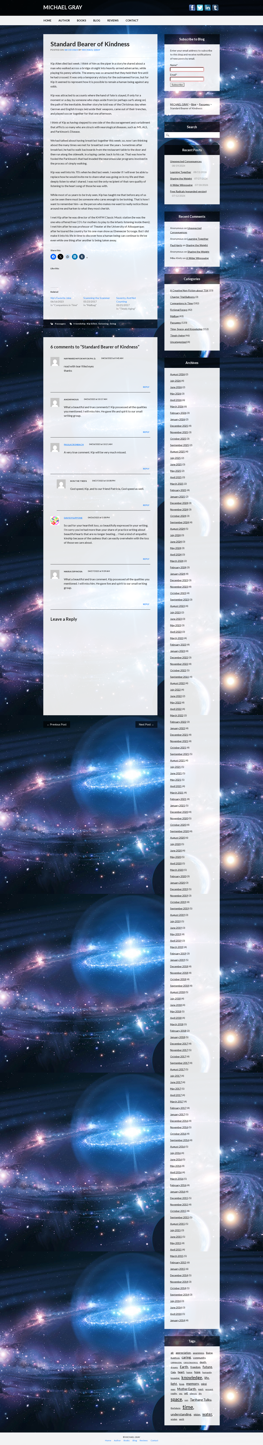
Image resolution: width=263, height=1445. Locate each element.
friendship (80, 323)
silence (193, 1393)
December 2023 (179, 580)
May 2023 (175, 625)
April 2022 (176, 708)
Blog (96, 20)
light (174, 1384)
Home (47, 20)
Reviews (112, 20)
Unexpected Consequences (186, 161)
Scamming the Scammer (96, 297)
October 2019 (178, 902)
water (207, 1414)
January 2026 (177, 419)
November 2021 (179, 741)
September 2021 (179, 753)
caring (186, 1357)
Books (81, 20)
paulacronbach (74, 444)
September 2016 (179, 1140)
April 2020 (176, 863)
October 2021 (178, 747)
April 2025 (176, 477)
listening (103, 323)
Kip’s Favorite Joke (60, 297)
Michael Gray (91, 49)
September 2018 (179, 985)
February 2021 (178, 799)
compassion (176, 1362)
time (187, 1407)
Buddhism (175, 1358)
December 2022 (179, 657)
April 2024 (176, 554)
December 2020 (179, 811)
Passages (60, 323)
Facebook (192, 8)
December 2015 (179, 1198)
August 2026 (177, 374)
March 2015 (176, 1255)
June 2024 (176, 541)
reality (174, 1393)
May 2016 (175, 1165)
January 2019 (177, 959)
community (199, 1357)
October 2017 (178, 1056)
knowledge (191, 1377)
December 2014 (179, 1275)
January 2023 (177, 651)
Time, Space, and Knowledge (186, 329)
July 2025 (175, 457)
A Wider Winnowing (181, 184)
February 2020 (178, 876)
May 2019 (175, 934)
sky (200, 1393)
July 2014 (175, 1301)
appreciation (183, 1352)
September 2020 (179, 831)
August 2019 (177, 914)
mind (203, 1383)
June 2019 (176, 927)
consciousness (191, 1362)
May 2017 (175, 1088)
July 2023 (175, 612)
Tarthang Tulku (200, 1400)
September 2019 (179, 908)
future (207, 1367)
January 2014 (177, 1320)
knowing (175, 1378)
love (181, 1383)
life (206, 1378)
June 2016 (176, 1159)
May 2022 (175, 702)
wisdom (174, 1419)
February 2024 (178, 567)
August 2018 (177, 992)
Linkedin (207, 8)
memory (192, 1384)
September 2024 (179, 522)
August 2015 (177, 1223)
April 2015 (176, 1249)
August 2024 (177, 528)
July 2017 (175, 1075)
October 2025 (178, 438)
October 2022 (178, 670)
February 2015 (178, 1262)
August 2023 (177, 605)
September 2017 (179, 1062)
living (113, 323)
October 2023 (178, 593)
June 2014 (176, 1307)
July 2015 (175, 1230)
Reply (146, 387)
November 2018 (179, 972)
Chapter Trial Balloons (182, 296)
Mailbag (174, 316)
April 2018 (176, 1017)
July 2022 (175, 689)
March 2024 (176, 560)
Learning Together (180, 172)
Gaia (173, 1372)
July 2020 (175, 844)
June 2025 (176, 464)
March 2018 (176, 1024)
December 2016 (179, 1120)
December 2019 (179, 889)
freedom (195, 1367)
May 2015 (175, 1243)
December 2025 (179, 425)
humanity (206, 1372)
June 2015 (176, 1236)
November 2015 (179, 1204)
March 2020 (176, 869)
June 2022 (176, 696)
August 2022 (177, 683)
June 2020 (176, 850)
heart (181, 1372)
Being (209, 1352)
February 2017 (178, 1107)
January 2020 (177, 882)
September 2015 (179, 1217)
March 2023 (176, 638)
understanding (181, 1414)
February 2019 (178, 953)
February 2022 (178, 721)
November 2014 (179, 1281)
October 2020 (178, 824)
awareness (198, 1353)
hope (197, 1372)
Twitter (200, 8)
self (185, 1393)
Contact (132, 20)
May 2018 (175, 1011)
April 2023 (176, 631)
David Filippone (73, 517)
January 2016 (177, 1191)
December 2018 (179, 966)
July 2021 (175, 766)
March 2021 (176, 792)
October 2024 (178, 515)
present (209, 1389)
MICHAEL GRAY (62, 7)
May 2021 (175, 779)
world (181, 1419)
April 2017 (176, 1095)
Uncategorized (178, 341)
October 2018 (178, 979)
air (172, 1352)
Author (64, 20)
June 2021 (176, 773)
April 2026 (176, 400)
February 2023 (178, 644)
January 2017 (177, 1114)
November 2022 (179, 663)
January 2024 (177, 573)
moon (173, 1389)
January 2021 (177, 805)
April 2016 (176, 1172)
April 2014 (176, 1313)
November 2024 (179, 509)
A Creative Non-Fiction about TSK (189, 290)
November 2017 (179, 1050)
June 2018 (176, 1004)
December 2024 (179, 502)
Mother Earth (186, 1389)
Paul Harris (176, 245)
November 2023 (179, 586)
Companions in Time (181, 303)
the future (175, 1408)
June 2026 (176, 387)
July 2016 (175, 1152)
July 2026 (175, 380)
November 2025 (179, 432)
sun (186, 1400)
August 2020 (177, 837)
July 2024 (175, 535)
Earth (184, 1367)
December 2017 (179, 1043)
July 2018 (175, 998)
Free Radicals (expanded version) (188, 191)
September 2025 (179, 445)
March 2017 (176, 1101)
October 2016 (178, 1133)
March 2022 (176, 715)
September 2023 (179, 599)
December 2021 (179, 734)
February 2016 (178, 1185)
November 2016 (179, 1127)
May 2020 (175, 856)
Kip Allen (92, 323)
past (200, 1389)
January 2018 (177, 1037)
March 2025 (176, 483)
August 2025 (177, 451)
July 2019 (175, 921)
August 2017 (177, 1069)
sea (180, 1393)
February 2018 (178, 1030)
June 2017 (176, 1082)
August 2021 (177, 760)
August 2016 (177, 1146)
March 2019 (176, 947)
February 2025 (178, 490)
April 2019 (176, 940)
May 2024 (175, 548)
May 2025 (175, 470)
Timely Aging (177, 335)
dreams (174, 1367)
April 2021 (176, 786)
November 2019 (179, 895)
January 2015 (177, 1268)
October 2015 (178, 1210)
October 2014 (178, 1288)
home (189, 1372)
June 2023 (176, 618)
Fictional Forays (178, 309)
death (203, 1362)
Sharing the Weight (181, 178)
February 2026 (178, 412)
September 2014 (179, 1294)
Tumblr (215, 8)
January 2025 (177, 496)
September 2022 (179, 676)
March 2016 (176, 1178)
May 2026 (175, 393)
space (176, 1399)
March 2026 (176, 406)
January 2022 (177, 728)
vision (197, 1414)
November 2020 (179, 818)
